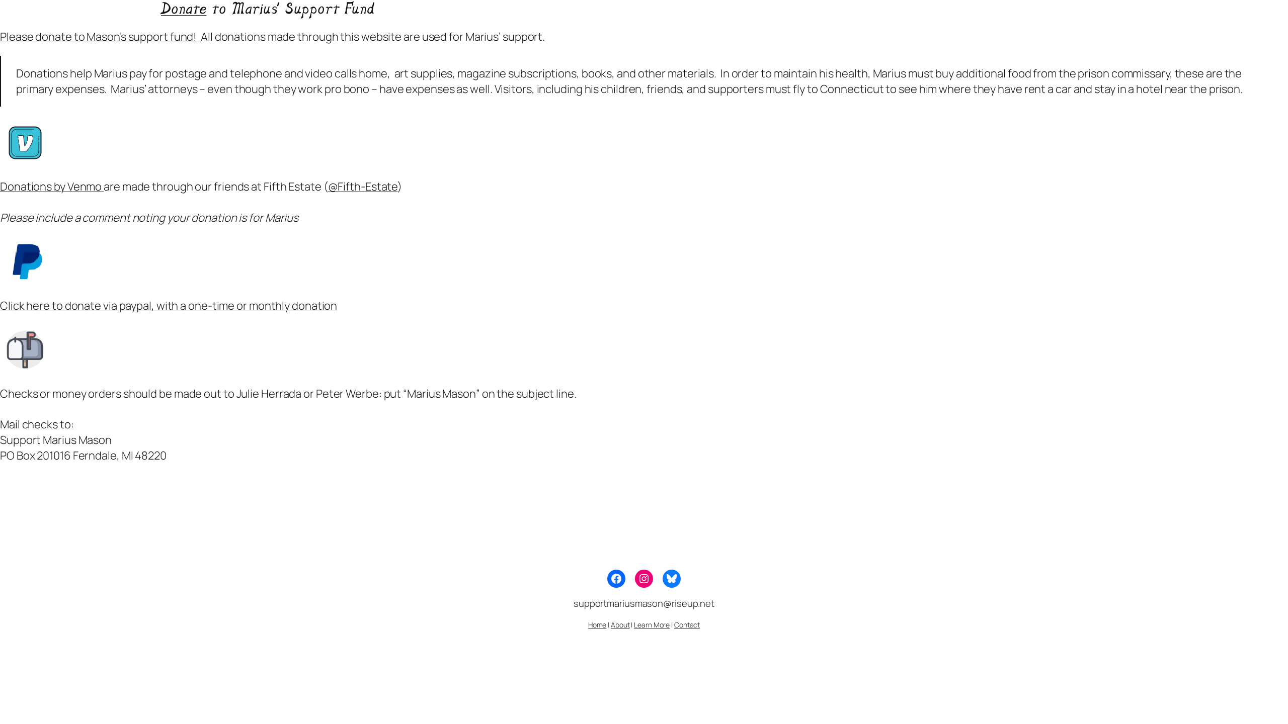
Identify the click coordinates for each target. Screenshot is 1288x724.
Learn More (652, 624)
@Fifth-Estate (363, 186)
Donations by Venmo (52, 186)
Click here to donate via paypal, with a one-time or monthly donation (168, 305)
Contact (687, 624)
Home (597, 624)
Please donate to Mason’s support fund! (100, 36)
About (620, 624)
